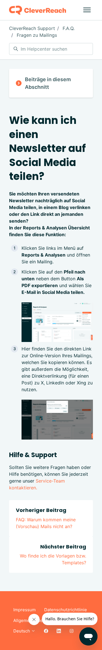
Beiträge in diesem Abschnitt (48, 83)
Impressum (24, 609)
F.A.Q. (69, 28)
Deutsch (22, 631)
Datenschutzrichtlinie (65, 609)
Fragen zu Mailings (37, 35)
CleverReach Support (32, 28)
